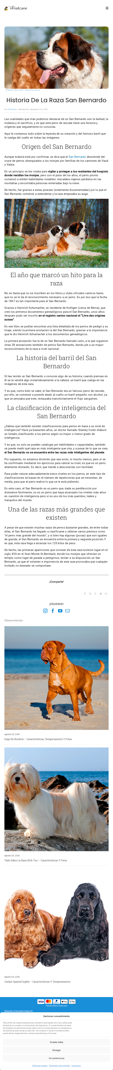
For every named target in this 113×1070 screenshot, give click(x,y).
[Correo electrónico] (106, 594)
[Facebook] (85, 594)
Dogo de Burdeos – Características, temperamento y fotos (38, 739)
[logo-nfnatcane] (15, 6)
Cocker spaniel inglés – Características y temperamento (37, 981)
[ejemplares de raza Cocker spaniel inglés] (56, 870)
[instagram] (45, 611)
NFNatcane (12, 109)
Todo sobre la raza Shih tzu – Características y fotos (35, 860)
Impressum (76, 1066)
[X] (90, 594)
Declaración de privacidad (59, 1066)
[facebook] (53, 611)
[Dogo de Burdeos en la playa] (56, 627)
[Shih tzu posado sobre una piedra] (56, 749)
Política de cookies (39, 1066)
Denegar (56, 1050)
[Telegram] (100, 594)
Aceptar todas (56, 1042)
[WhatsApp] (95, 594)
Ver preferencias (56, 1058)
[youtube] (60, 611)
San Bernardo (77, 156)
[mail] (67, 611)
